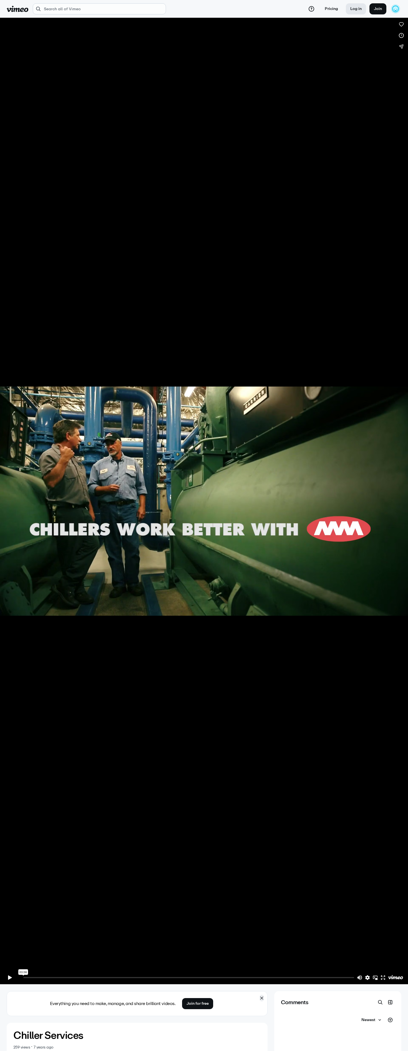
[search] (99, 8)
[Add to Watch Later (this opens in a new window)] (401, 35)
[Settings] (367, 977)
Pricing (331, 9)
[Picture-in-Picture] (375, 977)
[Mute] (359, 977)
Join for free (198, 1003)
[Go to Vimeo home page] (17, 9)
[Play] (10, 977)
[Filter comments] (390, 1020)
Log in (356, 9)
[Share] (401, 46)
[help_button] (311, 8)
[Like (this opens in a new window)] (401, 24)
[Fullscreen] (383, 977)
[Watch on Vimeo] (395, 977)
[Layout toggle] (390, 1002)
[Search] (380, 1002)
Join (378, 9)
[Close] (262, 998)
